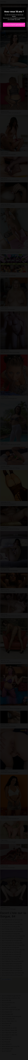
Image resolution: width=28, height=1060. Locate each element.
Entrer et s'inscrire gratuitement (14, 24)
